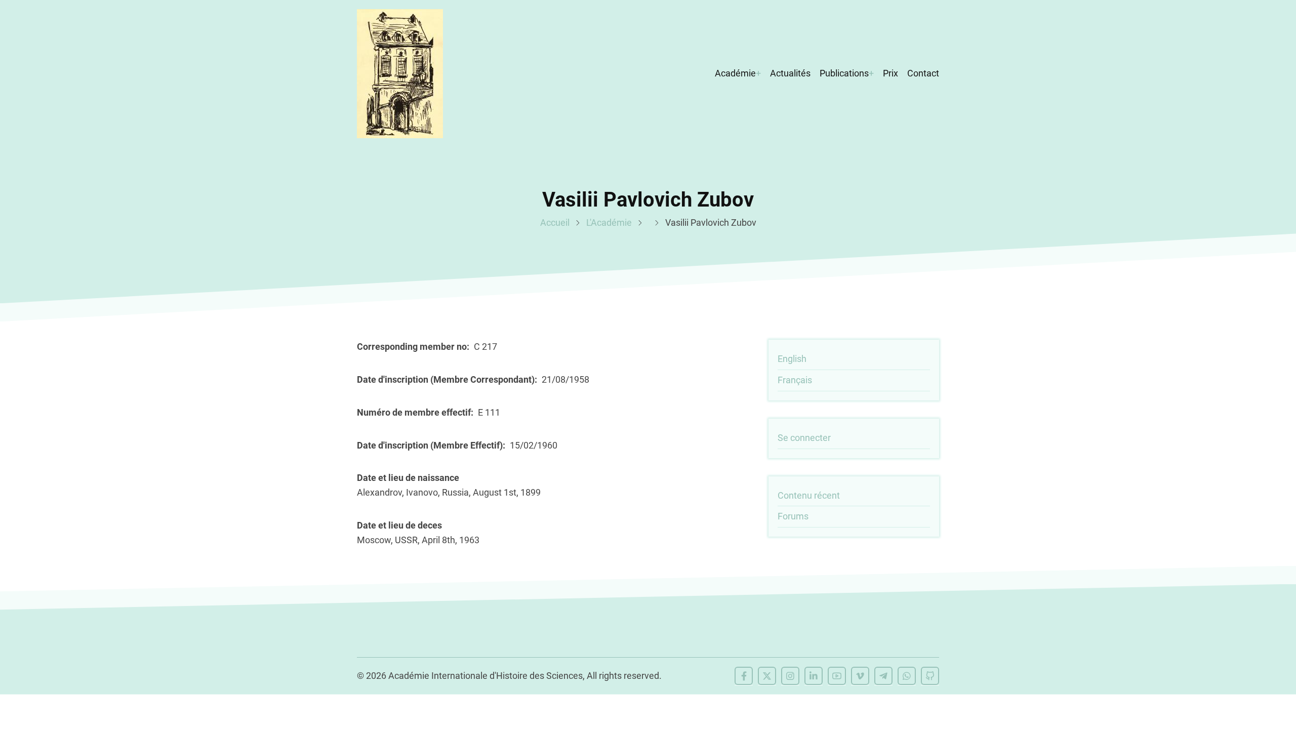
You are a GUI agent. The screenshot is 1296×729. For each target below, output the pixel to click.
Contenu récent (809, 495)
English (792, 358)
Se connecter (804, 437)
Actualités (790, 73)
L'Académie (609, 222)
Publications (844, 73)
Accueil (555, 222)
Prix (890, 73)
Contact (923, 73)
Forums (793, 516)
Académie (735, 73)
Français (795, 380)
